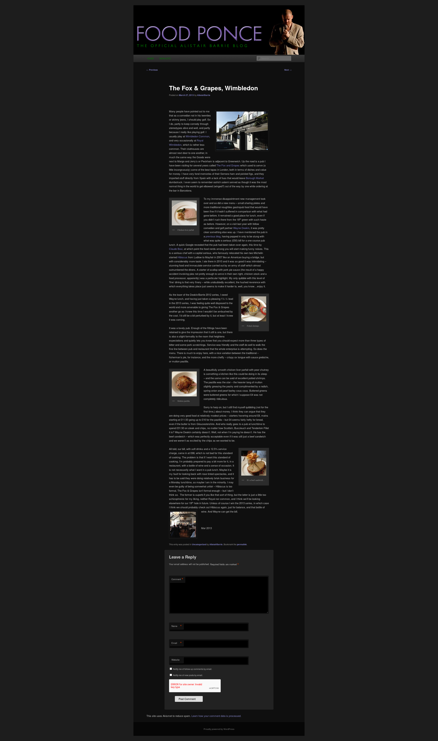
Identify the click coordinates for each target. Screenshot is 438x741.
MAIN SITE (165, 58)
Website (175, 659)
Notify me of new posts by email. (188, 675)
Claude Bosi (176, 249)
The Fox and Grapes (228, 165)
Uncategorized (199, 544)
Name (176, 626)
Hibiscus (182, 257)
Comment (177, 579)
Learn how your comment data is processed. (216, 716)
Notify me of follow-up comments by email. (192, 668)
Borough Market (255, 178)
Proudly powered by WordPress (219, 729)
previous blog (213, 236)
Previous (152, 69)
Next (288, 69)
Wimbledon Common (197, 136)
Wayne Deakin (241, 228)
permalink (242, 544)
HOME (150, 58)
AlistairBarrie (203, 95)
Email (176, 643)
